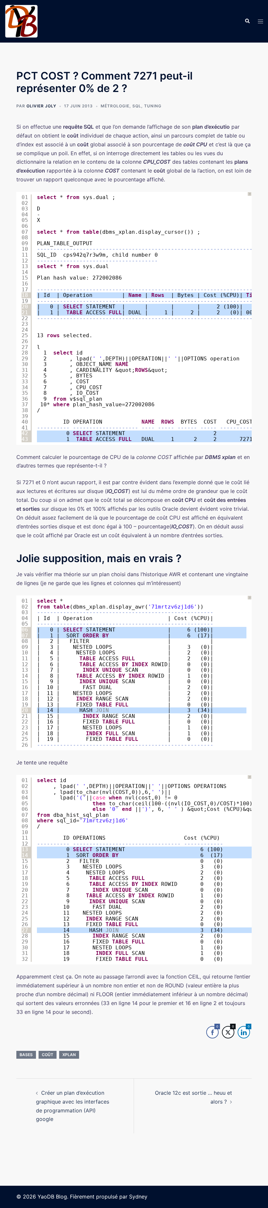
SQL (136, 105)
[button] (247, 21)
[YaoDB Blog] (21, 20)
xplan (69, 1054)
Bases (26, 1054)
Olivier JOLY (41, 105)
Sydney (138, 1196)
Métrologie (115, 105)
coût (47, 1054)
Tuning (152, 105)
